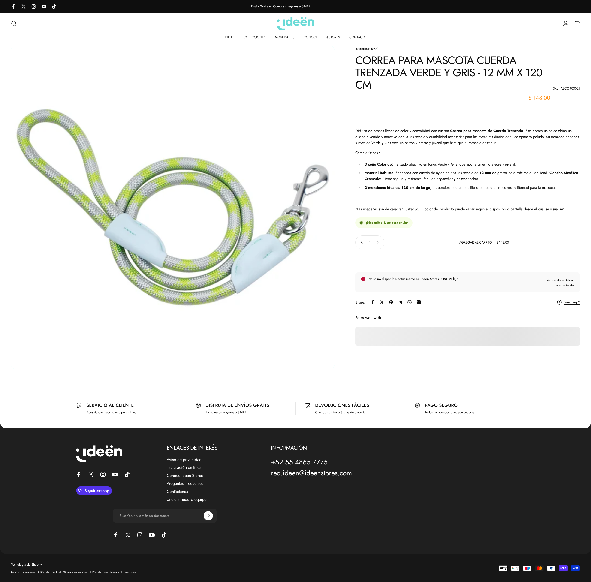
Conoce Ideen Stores (185, 475)
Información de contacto (123, 572)
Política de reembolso (23, 572)
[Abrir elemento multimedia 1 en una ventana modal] (173, 207)
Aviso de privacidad (184, 459)
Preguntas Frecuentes (185, 483)
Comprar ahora (467, 259)
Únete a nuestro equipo (187, 499)
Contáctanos (177, 491)
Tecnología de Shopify (26, 564)
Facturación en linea (184, 467)
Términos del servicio (75, 572)
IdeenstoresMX (366, 48)
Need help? (572, 302)
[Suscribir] (208, 515)
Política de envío (99, 572)
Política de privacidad (49, 572)
